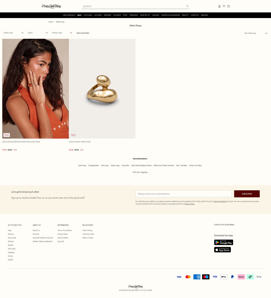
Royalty (10, 245)
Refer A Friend (87, 238)
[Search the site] (187, 6)
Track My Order (88, 234)
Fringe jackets (93, 165)
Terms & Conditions (65, 230)
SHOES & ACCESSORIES (170, 15)
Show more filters (83, 33)
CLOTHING (88, 15)
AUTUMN (98, 15)
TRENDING (133, 15)
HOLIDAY (155, 15)
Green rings (115, 165)
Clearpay (11, 252)
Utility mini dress (195, 165)
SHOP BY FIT (145, 15)
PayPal (10, 260)
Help (9, 230)
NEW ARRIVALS (69, 15)
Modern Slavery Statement (43, 241)
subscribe (247, 194)
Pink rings (105, 165)
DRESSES (107, 15)
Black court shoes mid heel (164, 165)
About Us (36, 230)
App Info (61, 241)
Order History (87, 230)
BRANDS (204, 15)
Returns (11, 234)
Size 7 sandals (181, 165)
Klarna (10, 256)
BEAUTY (185, 15)
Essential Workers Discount (43, 238)
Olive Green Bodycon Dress (141, 165)
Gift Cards (12, 249)
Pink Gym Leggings (140, 172)
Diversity (36, 234)
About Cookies (63, 238)
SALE (79, 15)
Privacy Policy (63, 234)
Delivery (11, 241)
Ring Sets (125, 165)
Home (50, 22)
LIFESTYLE (195, 15)
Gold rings (82, 165)
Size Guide (12, 238)
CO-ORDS (117, 15)
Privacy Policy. (189, 204)
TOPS (125, 15)
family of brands (220, 201)
